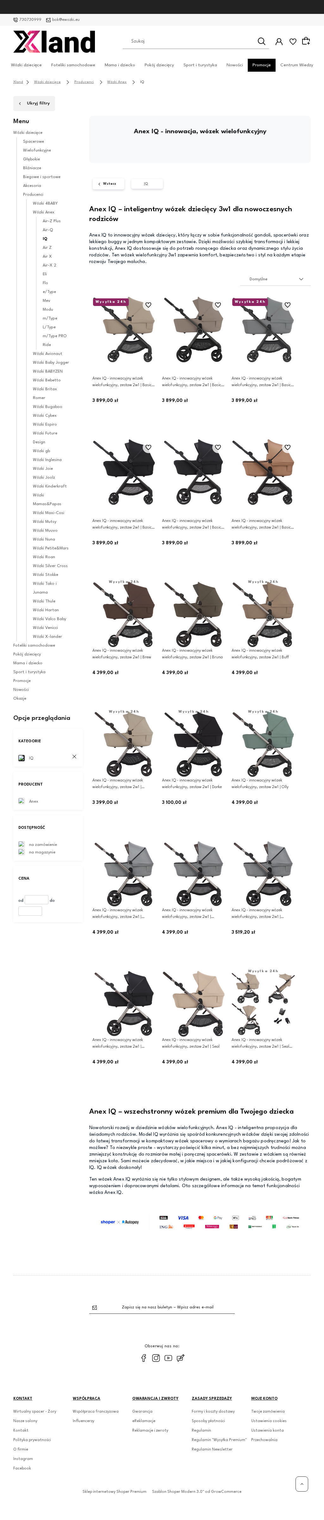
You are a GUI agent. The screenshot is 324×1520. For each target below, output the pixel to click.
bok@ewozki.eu (66, 20)
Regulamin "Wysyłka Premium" (219, 1440)
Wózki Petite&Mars (51, 548)
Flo (45, 283)
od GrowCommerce (223, 1492)
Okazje (19, 699)
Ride (47, 345)
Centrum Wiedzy (296, 65)
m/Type (50, 318)
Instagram (23, 1459)
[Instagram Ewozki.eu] (156, 1358)
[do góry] (302, 1484)
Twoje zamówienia (268, 1412)
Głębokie (31, 159)
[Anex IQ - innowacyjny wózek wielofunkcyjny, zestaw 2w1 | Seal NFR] (263, 1004)
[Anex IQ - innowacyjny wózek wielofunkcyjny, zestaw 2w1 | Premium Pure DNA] (193, 874)
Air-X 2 (49, 265)
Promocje (261, 65)
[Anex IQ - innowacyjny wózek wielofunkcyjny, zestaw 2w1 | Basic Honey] (124, 329)
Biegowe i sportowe (41, 177)
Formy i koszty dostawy (213, 1412)
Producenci (33, 195)
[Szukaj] (261, 41)
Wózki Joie (43, 469)
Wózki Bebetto (47, 380)
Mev (46, 301)
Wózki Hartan (46, 610)
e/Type (49, 292)
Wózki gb (41, 451)
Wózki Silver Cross (50, 566)
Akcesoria (32, 186)
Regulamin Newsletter (212, 1449)
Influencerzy (83, 1421)
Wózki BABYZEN (48, 371)
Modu (48, 310)
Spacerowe (33, 142)
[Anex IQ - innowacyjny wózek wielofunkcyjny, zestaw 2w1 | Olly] (263, 744)
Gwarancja (142, 1412)
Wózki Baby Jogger (51, 363)
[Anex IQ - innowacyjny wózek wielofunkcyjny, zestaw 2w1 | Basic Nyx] (124, 472)
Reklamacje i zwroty (150, 1431)
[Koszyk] (307, 41)
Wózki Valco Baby (49, 619)
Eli (45, 274)
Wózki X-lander (47, 637)
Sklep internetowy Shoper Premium (114, 1492)
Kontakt (20, 1431)
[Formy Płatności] (200, 1222)
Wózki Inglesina (47, 460)
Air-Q (48, 230)
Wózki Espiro (45, 424)
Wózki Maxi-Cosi (48, 513)
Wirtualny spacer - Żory (34, 1412)
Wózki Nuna (44, 539)
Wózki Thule (44, 601)
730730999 (30, 20)
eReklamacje (143, 1421)
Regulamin (201, 1431)
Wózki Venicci (45, 628)
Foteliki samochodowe (73, 65)
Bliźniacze (32, 168)
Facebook (22, 1468)
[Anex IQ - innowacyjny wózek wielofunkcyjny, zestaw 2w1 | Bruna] (193, 614)
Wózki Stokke (45, 575)
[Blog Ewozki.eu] (180, 1358)
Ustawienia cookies (269, 1421)
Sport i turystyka (200, 65)
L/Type (49, 327)
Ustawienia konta (267, 1431)
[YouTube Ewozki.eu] (168, 1358)
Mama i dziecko (120, 65)
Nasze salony (25, 1421)
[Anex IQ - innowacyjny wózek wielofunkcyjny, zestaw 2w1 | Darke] (193, 744)
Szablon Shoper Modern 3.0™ (178, 1492)
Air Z (47, 248)
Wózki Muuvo (45, 531)
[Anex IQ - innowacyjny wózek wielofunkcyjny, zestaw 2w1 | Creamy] (124, 744)
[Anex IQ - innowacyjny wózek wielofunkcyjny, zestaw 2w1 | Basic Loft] (263, 329)
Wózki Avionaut (47, 354)
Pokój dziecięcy (159, 65)
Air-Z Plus (52, 221)
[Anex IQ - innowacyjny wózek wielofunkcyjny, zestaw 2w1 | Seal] (193, 1004)
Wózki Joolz (44, 478)
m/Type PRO (55, 336)
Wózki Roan (44, 557)
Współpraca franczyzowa (96, 1412)
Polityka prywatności (32, 1440)
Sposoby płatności (208, 1421)
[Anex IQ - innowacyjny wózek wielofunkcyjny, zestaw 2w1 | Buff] (263, 614)
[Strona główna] (54, 42)
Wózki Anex (43, 212)
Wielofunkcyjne (37, 150)
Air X (47, 256)
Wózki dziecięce (26, 65)
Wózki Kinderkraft (50, 486)
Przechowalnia (264, 1440)
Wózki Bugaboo (47, 407)
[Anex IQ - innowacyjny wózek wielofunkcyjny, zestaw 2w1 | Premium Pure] (124, 874)
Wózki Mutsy (44, 522)
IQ (45, 239)
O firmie (20, 1449)
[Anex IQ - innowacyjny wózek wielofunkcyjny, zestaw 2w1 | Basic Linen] (193, 329)
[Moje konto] (279, 42)
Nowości (235, 65)
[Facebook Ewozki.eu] (143, 1358)
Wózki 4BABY (45, 203)
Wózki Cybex (45, 416)
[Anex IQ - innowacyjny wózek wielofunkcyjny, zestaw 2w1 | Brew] (124, 614)
